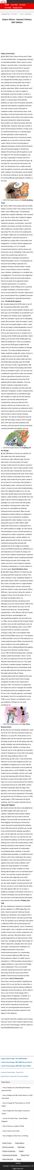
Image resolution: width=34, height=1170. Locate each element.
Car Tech (22, 5)
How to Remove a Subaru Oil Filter (13, 1126)
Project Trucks (6, 1143)
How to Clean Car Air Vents (11, 1131)
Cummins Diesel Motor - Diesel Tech (12, 1072)
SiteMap (17, 1163)
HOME (7, 5)
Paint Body (21, 1147)
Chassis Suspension (8, 1151)
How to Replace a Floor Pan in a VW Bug (15, 1136)
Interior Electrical (7, 1159)
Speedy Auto (6, 14)
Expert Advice (29, 14)
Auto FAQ (14, 5)
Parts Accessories (8, 1147)
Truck (22, 14)
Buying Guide (17, 7)
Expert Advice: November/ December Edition (14, 1076)
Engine (21, 1151)
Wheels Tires (25, 1155)
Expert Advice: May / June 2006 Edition (14, 1058)
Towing (19, 1159)
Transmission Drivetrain (9, 1155)
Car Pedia (8, 7)
